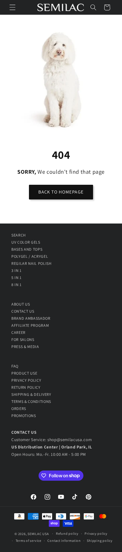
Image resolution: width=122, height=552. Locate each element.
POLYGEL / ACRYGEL (29, 256)
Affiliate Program (30, 325)
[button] (12, 7)
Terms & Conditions (31, 401)
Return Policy (26, 387)
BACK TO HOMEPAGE (61, 192)
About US (20, 304)
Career (18, 332)
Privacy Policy (26, 380)
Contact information (64, 540)
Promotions (23, 415)
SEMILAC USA (38, 533)
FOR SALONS (22, 339)
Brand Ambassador (31, 318)
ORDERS (18, 408)
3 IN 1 (16, 270)
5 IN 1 (16, 277)
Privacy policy (96, 533)
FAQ (14, 366)
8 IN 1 (16, 284)
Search (18, 235)
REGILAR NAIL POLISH (31, 263)
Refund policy (67, 533)
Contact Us (22, 311)
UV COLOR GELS (25, 242)
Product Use (24, 373)
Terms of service (28, 540)
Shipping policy (100, 540)
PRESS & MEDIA (25, 346)
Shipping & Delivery (31, 394)
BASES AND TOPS (26, 249)
